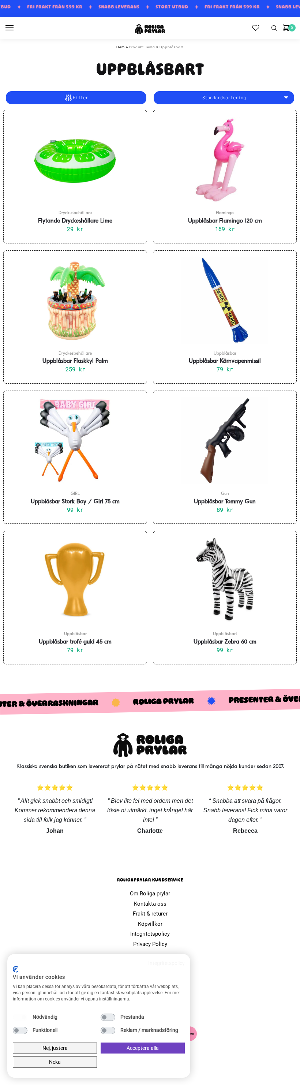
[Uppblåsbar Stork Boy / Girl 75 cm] (75, 441)
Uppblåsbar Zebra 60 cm (225, 642)
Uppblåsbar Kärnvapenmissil (225, 361)
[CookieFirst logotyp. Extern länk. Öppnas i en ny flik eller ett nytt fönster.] (15, 969)
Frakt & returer (150, 913)
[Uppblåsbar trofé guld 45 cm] (75, 581)
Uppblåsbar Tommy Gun (225, 502)
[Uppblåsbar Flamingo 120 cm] (224, 160)
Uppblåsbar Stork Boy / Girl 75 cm (75, 502)
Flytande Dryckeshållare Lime (75, 221)
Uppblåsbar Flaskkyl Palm (75, 361)
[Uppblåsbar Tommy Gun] (224, 441)
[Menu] (16, 28)
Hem (120, 47)
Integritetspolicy (150, 934)
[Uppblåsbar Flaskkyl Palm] (75, 300)
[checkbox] (20, 1017)
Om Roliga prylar (150, 893)
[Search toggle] (274, 28)
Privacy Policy (150, 944)
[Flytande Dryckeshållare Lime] (75, 160)
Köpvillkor (150, 924)
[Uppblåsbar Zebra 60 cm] (224, 581)
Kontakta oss (150, 904)
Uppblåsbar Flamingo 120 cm (225, 221)
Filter (80, 97)
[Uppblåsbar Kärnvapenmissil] (224, 300)
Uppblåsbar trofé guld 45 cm (75, 642)
